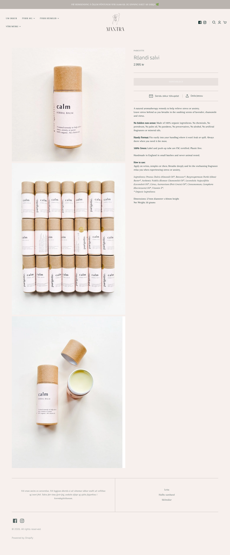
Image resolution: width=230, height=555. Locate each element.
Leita (166, 489)
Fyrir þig (27, 18)
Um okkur (11, 18)
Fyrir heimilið (48, 18)
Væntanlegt (176, 82)
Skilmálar (167, 499)
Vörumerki (12, 26)
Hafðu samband (167, 494)
